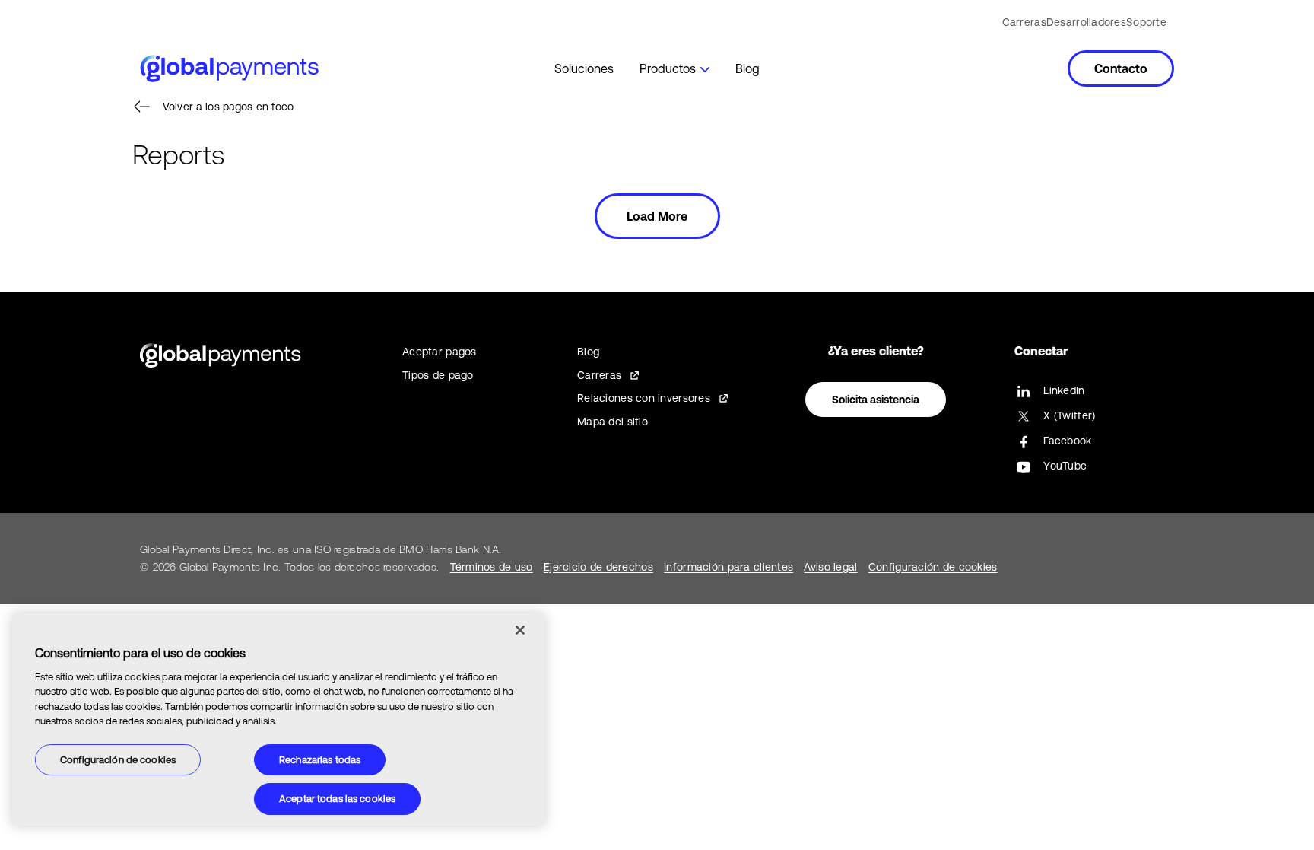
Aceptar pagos (439, 351)
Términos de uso (491, 567)
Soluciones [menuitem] (584, 68)
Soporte (1146, 22)
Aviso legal (830, 567)
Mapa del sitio (612, 421)
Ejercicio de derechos (598, 567)
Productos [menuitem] (668, 68)
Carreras (1024, 22)
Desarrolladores (1086, 22)
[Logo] (229, 68)
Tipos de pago (438, 375)
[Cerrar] (520, 630)
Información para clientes (728, 567)
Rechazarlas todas (319, 760)
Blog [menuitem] (747, 68)
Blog (588, 351)
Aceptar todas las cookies (337, 798)
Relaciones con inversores (643, 398)
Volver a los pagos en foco (228, 106)
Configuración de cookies (118, 760)
